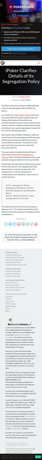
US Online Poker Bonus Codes (16, 265)
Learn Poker (10, 301)
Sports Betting (11, 306)
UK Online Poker (11, 283)
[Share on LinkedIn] (23, 224)
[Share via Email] (36, 224)
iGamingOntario (16, 429)
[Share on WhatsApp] (27, 224)
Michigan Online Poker (14, 255)
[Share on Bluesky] (10, 224)
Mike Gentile (25, 97)
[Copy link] (32, 224)
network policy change (21, 115)
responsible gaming (11, 445)
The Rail (8, 299)
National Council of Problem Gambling (29, 58)
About (8, 309)
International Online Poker (15, 280)
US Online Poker (12, 252)
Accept (38, 457)
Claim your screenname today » (21, 49)
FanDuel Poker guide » (19, 53)
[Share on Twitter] (6, 224)
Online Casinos (11, 304)
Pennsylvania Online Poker (15, 257)
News (7, 311)
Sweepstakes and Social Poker (16, 294)
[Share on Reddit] (19, 224)
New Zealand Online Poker (15, 287)
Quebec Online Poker (13, 276)
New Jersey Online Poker (14, 260)
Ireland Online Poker (13, 290)
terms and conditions (12, 443)
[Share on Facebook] (14, 224)
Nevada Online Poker (13, 262)
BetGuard (9, 426)
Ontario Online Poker (13, 271)
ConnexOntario (30, 416)
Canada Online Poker (13, 269)
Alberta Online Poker (13, 274)
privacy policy (23, 443)
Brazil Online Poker (12, 285)
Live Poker (9, 296)
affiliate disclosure (23, 445)
